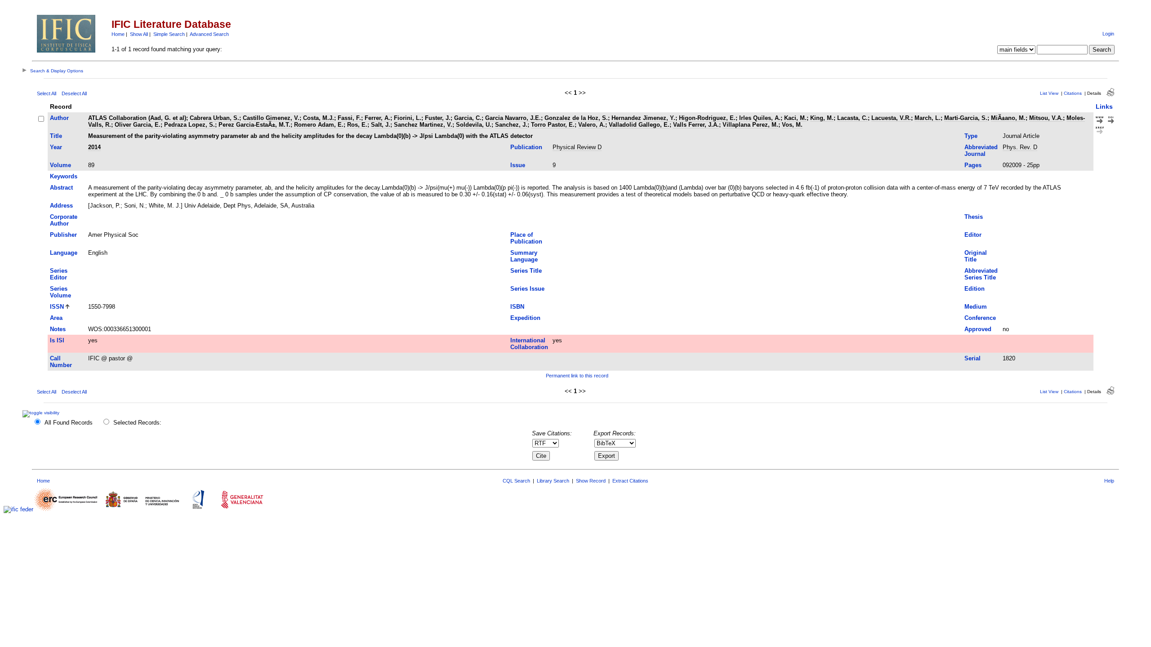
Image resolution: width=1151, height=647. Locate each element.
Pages (972, 165)
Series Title (526, 270)
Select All (46, 93)
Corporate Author (63, 220)
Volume (60, 165)
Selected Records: (137, 422)
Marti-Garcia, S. (965, 118)
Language (63, 252)
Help (1109, 480)
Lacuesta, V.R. (891, 118)
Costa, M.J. (318, 118)
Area (56, 318)
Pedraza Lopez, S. (189, 124)
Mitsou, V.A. (1046, 118)
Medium (975, 306)
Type (970, 136)
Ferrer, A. (377, 118)
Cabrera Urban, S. (214, 118)
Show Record (591, 480)
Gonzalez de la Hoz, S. (576, 118)
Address (61, 205)
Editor (972, 234)
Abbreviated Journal (981, 150)
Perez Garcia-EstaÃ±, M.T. (254, 124)
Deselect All (74, 93)
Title (56, 136)
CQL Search (516, 480)
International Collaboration (529, 343)
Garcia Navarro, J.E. (513, 118)
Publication (526, 147)
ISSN (57, 306)
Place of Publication (526, 238)
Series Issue (527, 288)
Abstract (61, 187)
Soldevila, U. (473, 124)
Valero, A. (591, 124)
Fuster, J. (438, 118)
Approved (977, 329)
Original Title (975, 256)
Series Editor (58, 274)
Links (1104, 106)
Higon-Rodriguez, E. (707, 118)
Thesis (973, 216)
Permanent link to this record (577, 375)
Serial (972, 358)
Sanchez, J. (511, 124)
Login (1108, 33)
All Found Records (69, 422)
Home (118, 34)
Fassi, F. (349, 118)
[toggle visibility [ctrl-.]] (42, 412)
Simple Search (169, 34)
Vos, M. (792, 124)
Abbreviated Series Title (981, 274)
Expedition (525, 318)
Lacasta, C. (852, 118)
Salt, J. (380, 124)
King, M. (822, 118)
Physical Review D (577, 147)
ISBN (517, 306)
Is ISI (57, 340)
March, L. (928, 118)
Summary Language (524, 256)
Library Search (553, 480)
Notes (58, 329)
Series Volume (60, 292)
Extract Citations (630, 480)
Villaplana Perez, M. (750, 124)
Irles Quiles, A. (760, 118)
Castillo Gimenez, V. (271, 118)
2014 (94, 147)
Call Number (61, 361)
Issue (517, 165)
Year (56, 147)
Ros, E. (357, 124)
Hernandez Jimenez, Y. (643, 118)
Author (59, 118)
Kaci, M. (795, 118)
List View (1049, 93)
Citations (1073, 93)
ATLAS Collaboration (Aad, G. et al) (137, 118)
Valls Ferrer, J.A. (696, 124)
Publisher (63, 234)
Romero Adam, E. (319, 124)
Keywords (63, 176)
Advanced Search (209, 34)
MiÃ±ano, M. (1008, 118)
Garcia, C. (468, 118)
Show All (139, 34)
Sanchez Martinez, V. (423, 124)
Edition (974, 288)
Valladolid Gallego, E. (639, 124)
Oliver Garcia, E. (138, 124)
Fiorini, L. (407, 118)
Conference (980, 318)
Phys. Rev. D (1020, 147)
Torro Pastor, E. (553, 124)
